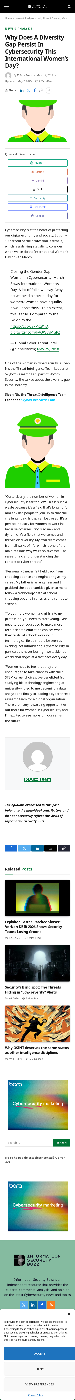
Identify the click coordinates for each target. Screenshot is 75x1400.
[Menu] (6, 6)
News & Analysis (25, 18)
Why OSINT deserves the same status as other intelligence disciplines (37, 1050)
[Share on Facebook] (35, 90)
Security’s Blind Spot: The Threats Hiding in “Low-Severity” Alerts (33, 989)
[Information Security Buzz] (37, 6)
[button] (69, 1314)
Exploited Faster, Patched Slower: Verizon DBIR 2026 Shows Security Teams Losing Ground (33, 926)
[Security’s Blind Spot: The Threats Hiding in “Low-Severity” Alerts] (37, 963)
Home (8, 18)
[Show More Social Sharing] (49, 90)
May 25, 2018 (48, 349)
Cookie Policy (35, 1395)
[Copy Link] (41, 90)
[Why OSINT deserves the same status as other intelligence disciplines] (37, 1024)
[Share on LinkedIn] (22, 90)
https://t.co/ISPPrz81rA (29, 326)
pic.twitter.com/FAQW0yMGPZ (35, 332)
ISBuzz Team (24, 75)
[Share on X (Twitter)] (28, 90)
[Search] (69, 6)
